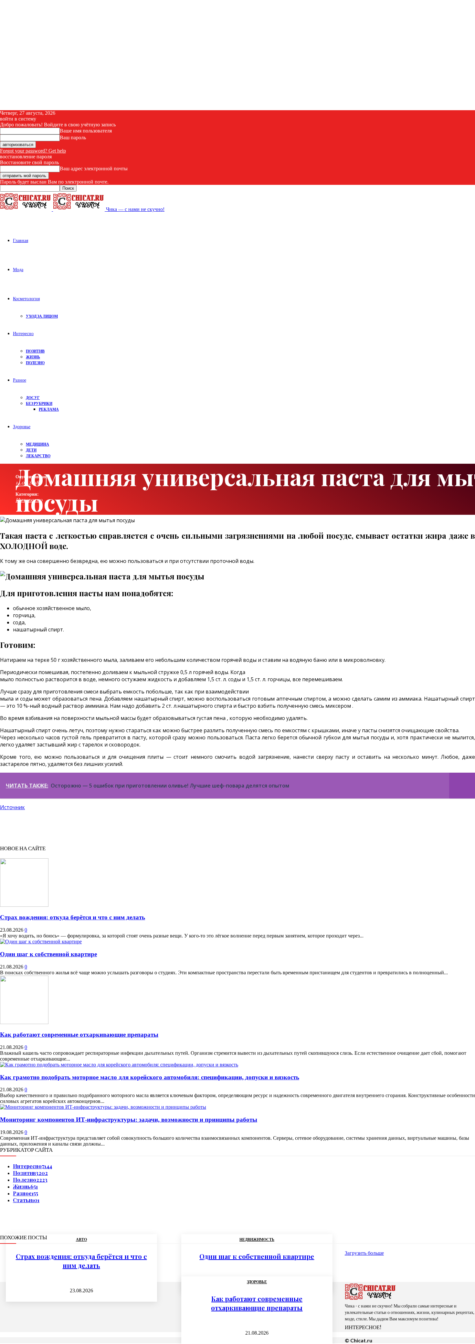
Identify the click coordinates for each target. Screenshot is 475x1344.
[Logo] (26, 209)
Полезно (35, 362)
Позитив (35, 351)
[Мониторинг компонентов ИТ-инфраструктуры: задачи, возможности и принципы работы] (103, 1107)
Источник (12, 807)
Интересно (23, 333)
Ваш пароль (73, 137)
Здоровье (21, 426)
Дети (31, 450)
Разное (19, 380)
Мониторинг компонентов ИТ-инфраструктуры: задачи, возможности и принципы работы (128, 1119)
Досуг (33, 397)
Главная (20, 240)
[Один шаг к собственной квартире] (41, 941)
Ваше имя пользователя (86, 130)
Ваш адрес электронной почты (94, 168)
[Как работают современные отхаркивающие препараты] (24, 1022)
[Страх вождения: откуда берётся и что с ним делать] (24, 905)
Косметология (26, 298)
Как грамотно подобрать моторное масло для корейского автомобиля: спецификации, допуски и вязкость (149, 1077)
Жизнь (33, 357)
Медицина (37, 444)
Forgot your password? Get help (33, 150)
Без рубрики (39, 403)
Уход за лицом (42, 316)
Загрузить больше (364, 1253)
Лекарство (38, 455)
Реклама (49, 409)
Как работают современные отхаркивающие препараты (79, 1034)
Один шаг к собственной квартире (48, 954)
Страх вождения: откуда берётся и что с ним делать (72, 917)
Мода (18, 269)
